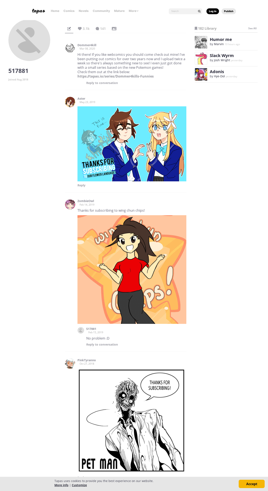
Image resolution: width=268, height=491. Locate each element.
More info (61, 485)
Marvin (219, 44)
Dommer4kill (86, 45)
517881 (91, 329)
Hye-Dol (219, 76)
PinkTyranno (86, 360)
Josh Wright (222, 60)
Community (101, 11)
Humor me (221, 39)
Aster (81, 98)
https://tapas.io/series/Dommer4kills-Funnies (115, 76)
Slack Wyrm (222, 55)
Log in (212, 11)
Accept (251, 484)
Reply (102, 83)
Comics (69, 11)
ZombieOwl (85, 201)
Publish (228, 11)
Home (55, 11)
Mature (119, 11)
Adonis (217, 71)
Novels (84, 11)
